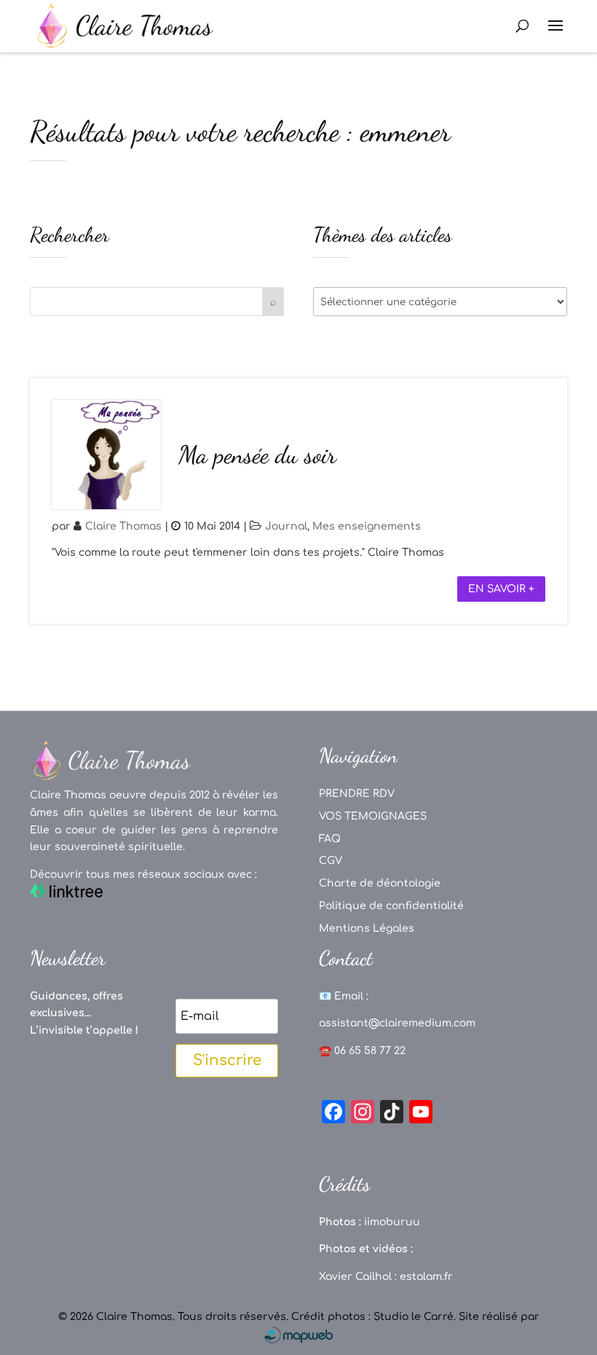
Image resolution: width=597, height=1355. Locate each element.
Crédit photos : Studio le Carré (372, 1316)
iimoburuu (392, 1222)
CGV (330, 860)
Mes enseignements (366, 526)
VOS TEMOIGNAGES (373, 816)
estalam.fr (426, 1276)
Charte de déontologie (379, 883)
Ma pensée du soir (257, 455)
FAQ (330, 838)
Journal (286, 526)
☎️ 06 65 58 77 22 (362, 1050)
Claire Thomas (123, 526)
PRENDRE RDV (357, 793)
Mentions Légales (366, 928)
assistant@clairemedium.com (397, 1023)
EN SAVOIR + (501, 589)
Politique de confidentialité (391, 905)
